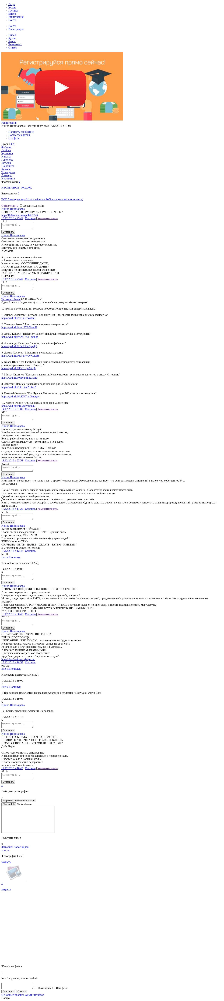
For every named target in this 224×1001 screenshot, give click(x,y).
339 (12, 143)
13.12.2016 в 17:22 (12, 508)
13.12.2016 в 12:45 (12, 550)
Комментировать (47, 218)
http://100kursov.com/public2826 (19, 215)
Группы (13, 10)
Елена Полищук (11, 557)
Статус (12, 47)
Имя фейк (61, 988)
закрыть (6, 861)
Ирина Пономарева (13, 208)
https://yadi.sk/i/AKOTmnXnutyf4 (20, 396)
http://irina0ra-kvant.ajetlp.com (18, 659)
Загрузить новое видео (15, 846)
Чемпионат (15, 44)
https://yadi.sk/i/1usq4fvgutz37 (18, 405)
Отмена (22, 991)
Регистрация (15, 16)
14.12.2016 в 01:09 (12, 409)
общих (6, 147)
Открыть (30, 218)
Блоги (12, 41)
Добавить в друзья (19, 134)
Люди (11, 4)
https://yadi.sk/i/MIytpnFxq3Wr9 (19, 377)
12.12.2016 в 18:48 (12, 768)
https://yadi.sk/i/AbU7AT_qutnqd (19, 336)
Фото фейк (44, 988)
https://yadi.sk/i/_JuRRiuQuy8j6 (19, 346)
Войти (12, 19)
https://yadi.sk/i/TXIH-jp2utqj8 (18, 368)
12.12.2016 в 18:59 (12, 662)
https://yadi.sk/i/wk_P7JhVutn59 (19, 327)
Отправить (8, 232)
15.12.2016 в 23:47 (12, 279)
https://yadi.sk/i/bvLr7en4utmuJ (18, 318)
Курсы (12, 7)
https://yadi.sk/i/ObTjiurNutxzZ (18, 387)
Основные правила (12, 994)
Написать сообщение (21, 131)
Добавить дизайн (33, 205)
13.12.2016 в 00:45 (12, 614)
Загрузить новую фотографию (19, 800)
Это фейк (14, 138)
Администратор (34, 994)
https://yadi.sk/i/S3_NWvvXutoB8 (20, 355)
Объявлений (9, 205)
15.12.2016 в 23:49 (12, 218)
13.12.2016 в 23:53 (12, 460)
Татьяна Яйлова (10, 299)
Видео (12, 13)
